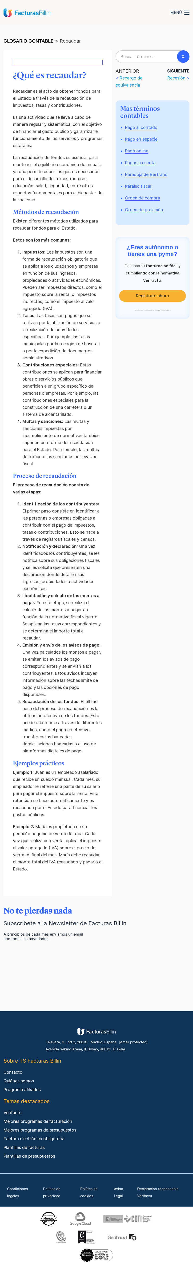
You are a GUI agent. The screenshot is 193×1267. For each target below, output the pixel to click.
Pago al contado (141, 127)
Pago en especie (141, 139)
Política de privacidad (51, 1192)
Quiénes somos (19, 1080)
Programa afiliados (22, 1089)
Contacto (13, 1072)
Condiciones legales (17, 1192)
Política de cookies (89, 1192)
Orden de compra (142, 197)
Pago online (136, 150)
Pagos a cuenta (140, 162)
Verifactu (12, 1112)
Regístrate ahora (152, 295)
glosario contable (28, 41)
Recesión (176, 77)
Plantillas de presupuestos (29, 1156)
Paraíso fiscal (138, 186)
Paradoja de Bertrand (146, 174)
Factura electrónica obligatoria (34, 1138)
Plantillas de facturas (24, 1147)
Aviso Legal (118, 1192)
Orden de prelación (144, 209)
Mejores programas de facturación (38, 1121)
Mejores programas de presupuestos (40, 1130)
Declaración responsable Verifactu (158, 1192)
